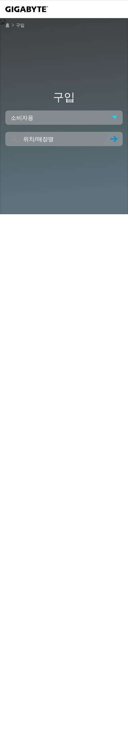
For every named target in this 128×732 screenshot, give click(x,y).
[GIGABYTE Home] (26, 9)
